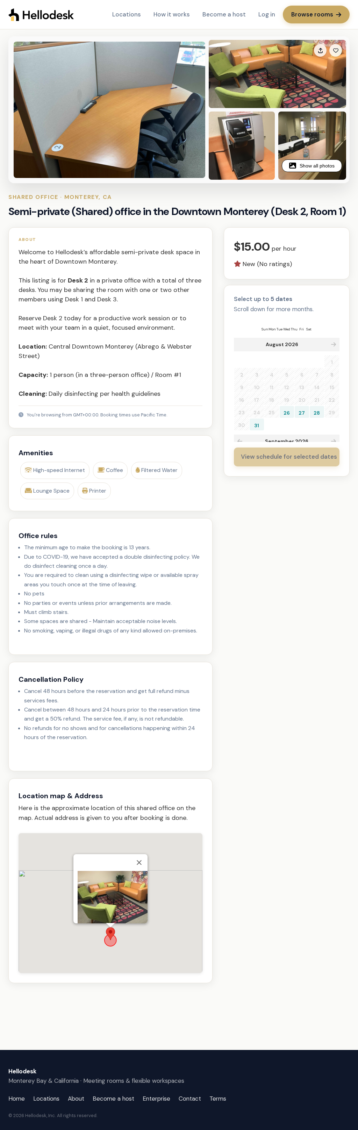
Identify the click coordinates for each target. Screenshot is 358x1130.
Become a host (224, 14)
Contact (190, 1098)
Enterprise (156, 1098)
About (76, 1098)
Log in (266, 14)
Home (16, 1098)
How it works (171, 14)
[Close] (139, 862)
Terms (217, 1098)
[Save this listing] (335, 50)
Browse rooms (312, 14)
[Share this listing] (320, 50)
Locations (126, 14)
